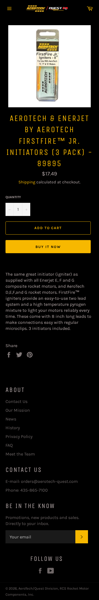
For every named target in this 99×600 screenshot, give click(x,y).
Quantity (13, 197)
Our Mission (18, 410)
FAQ (9, 445)
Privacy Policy (19, 436)
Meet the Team (20, 454)
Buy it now (48, 247)
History (13, 427)
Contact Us (17, 401)
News (11, 419)
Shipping (26, 182)
